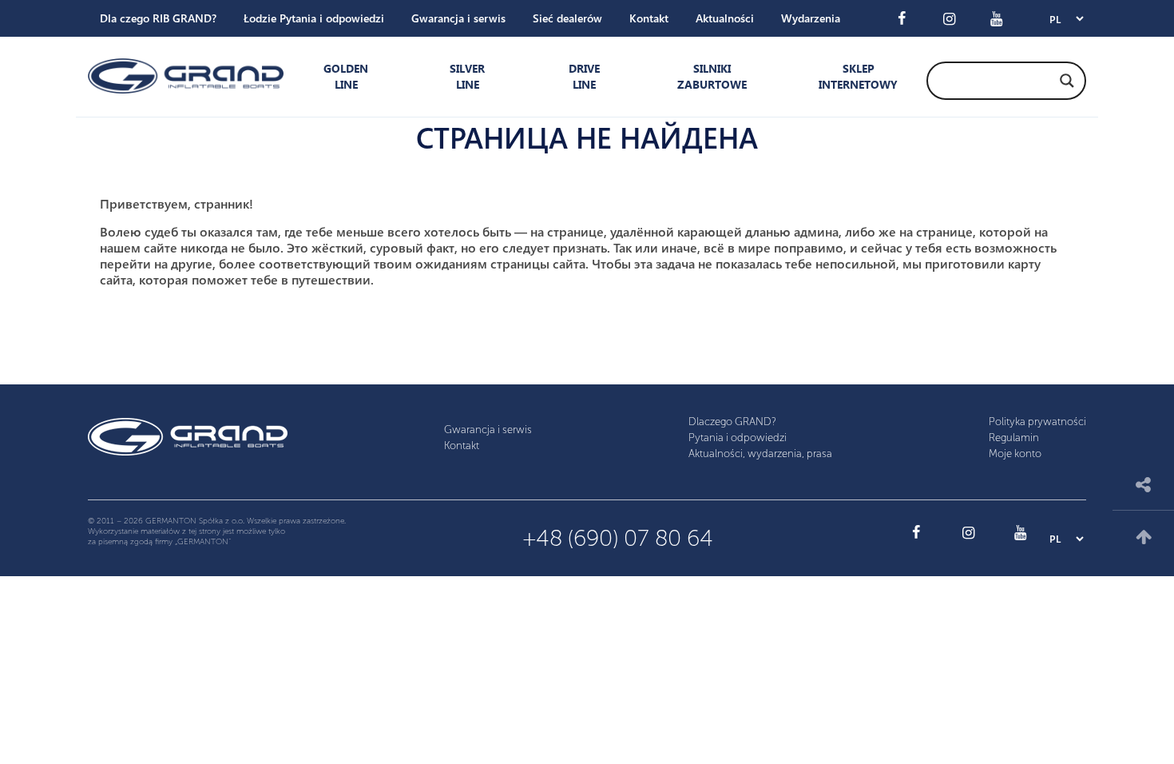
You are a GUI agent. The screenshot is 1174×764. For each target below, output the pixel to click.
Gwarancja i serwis (458, 18)
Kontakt (648, 18)
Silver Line (467, 76)
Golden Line (345, 76)
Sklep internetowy (854, 76)
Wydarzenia (810, 18)
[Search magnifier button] (1067, 81)
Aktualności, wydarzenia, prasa (760, 454)
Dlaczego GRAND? (732, 422)
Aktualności (725, 18)
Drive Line (584, 76)
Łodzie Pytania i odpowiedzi (314, 18)
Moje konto (1015, 454)
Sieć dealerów (567, 18)
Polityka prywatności (1037, 422)
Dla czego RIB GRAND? (158, 18)
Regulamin (1014, 438)
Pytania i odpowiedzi (737, 438)
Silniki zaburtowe (712, 76)
